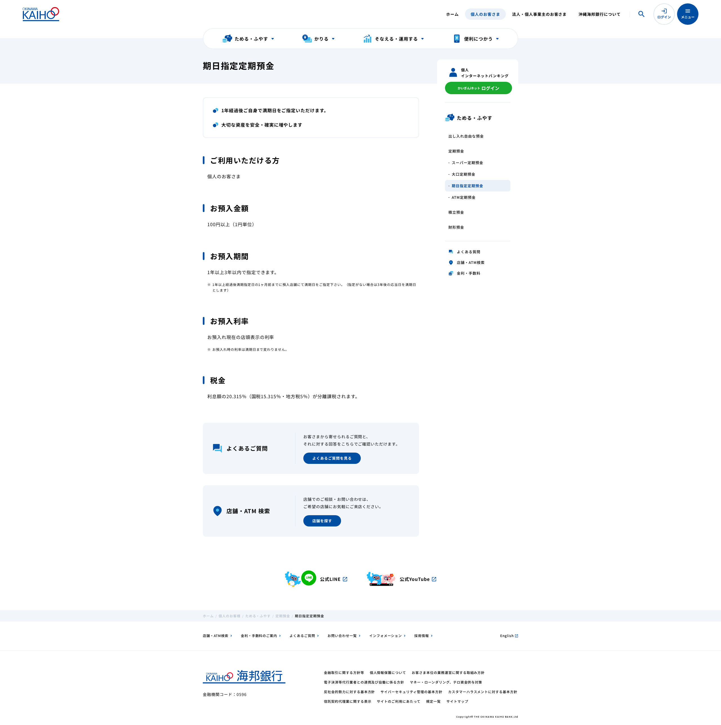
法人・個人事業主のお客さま (539, 14)
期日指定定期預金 (467, 185)
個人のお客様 (230, 615)
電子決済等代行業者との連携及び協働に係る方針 (364, 682)
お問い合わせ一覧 (342, 635)
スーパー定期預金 (467, 162)
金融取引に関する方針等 (344, 672)
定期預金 (456, 151)
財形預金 (456, 227)
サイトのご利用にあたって (398, 701)
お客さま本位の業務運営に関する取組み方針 (448, 672)
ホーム (452, 14)
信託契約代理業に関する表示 (347, 701)
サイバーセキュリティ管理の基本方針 (411, 691)
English (509, 635)
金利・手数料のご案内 (259, 635)
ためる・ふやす (258, 615)
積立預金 (456, 212)
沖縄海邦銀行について (599, 14)
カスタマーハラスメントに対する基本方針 (482, 691)
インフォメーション (385, 635)
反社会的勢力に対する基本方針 (349, 691)
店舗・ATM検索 (215, 635)
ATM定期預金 (464, 197)
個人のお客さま (485, 14)
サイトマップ (457, 701)
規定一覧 (433, 701)
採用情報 (421, 635)
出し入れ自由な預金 (466, 136)
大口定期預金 (463, 174)
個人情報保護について (388, 672)
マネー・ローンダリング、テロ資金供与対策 (446, 682)
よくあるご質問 (302, 635)
